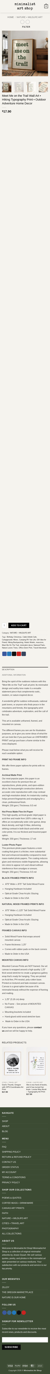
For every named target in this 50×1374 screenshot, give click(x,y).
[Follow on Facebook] (4, 1312)
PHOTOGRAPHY (10, 1228)
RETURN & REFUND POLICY (16, 1157)
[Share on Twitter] (9, 654)
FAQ (4, 1147)
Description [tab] (8, 670)
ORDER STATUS (10, 1167)
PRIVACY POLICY (11, 1182)
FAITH (5, 1213)
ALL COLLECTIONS (11, 1234)
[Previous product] (28, 22)
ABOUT (5, 1126)
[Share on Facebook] (4, 654)
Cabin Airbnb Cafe (30, 637)
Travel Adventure (39, 648)
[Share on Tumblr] (23, 654)
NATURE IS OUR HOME (14, 1297)
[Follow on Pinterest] (23, 1312)
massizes (39, 642)
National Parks (39, 645)
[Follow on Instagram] (9, 1312)
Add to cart (19, 625)
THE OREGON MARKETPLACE (17, 1292)
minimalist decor (26, 645)
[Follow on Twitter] (14, 1312)
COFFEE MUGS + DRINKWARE (17, 1203)
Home (10, 17)
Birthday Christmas (14, 637)
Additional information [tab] (14, 675)
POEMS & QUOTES (11, 1198)
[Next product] (22, 22)
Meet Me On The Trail (10, 645)
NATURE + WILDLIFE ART (30, 17)
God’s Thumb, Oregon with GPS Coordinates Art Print (12, 1087)
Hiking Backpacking (15, 642)
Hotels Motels (29, 642)
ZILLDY (5, 1287)
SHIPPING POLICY (11, 1152)
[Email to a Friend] (14, 654)
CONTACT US (9, 1162)
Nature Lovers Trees (10, 648)
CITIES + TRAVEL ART (13, 1223)
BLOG (5, 1131)
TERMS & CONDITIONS (14, 1177)
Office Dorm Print (25, 648)
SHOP (5, 1121)
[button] (3, 6)
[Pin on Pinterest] (19, 654)
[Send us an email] (19, 1312)
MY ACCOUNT (9, 1172)
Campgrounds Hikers (10, 640)
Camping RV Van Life (27, 640)
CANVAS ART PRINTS (13, 1208)
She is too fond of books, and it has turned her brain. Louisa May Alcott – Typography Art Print (36, 1088)
